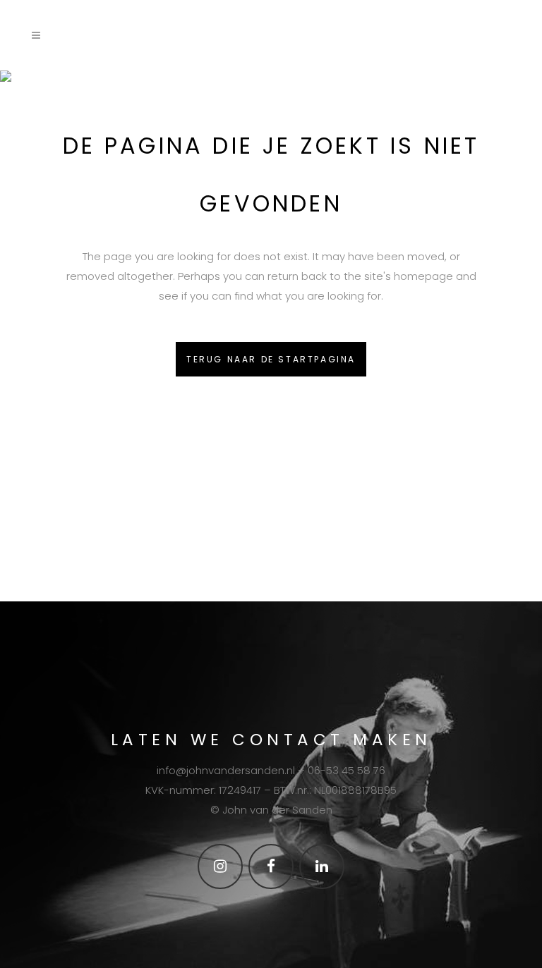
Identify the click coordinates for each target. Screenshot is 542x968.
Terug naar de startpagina (271, 359)
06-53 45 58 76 (346, 770)
